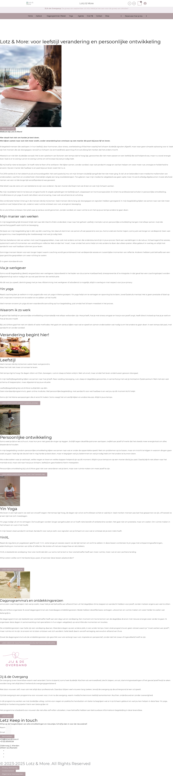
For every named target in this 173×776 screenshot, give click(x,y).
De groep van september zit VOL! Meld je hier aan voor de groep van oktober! (86, 8)
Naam (3, 727)
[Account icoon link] (145, 3)
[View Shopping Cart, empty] (140, 3)
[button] (124, 3)
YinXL (42, 543)
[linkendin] (134, 3)
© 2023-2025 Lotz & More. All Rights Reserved (45, 763)
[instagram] (129, 3)
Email (2, 732)
